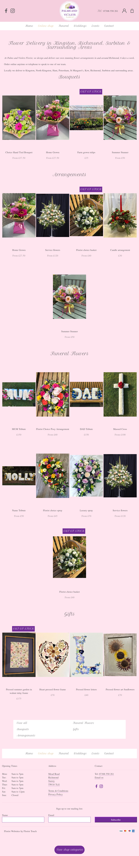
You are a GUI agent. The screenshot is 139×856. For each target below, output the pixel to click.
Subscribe (116, 819)
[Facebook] (6, 11)
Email (51, 815)
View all (22, 723)
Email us (99, 777)
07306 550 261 (110, 11)
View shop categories (70, 849)
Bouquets (23, 729)
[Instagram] (12, 11)
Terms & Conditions (58, 790)
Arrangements (26, 735)
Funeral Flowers (83, 723)
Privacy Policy (55, 794)
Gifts (76, 729)
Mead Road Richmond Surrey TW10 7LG (54, 779)
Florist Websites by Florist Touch (20, 831)
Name (5, 815)
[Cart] (134, 11)
